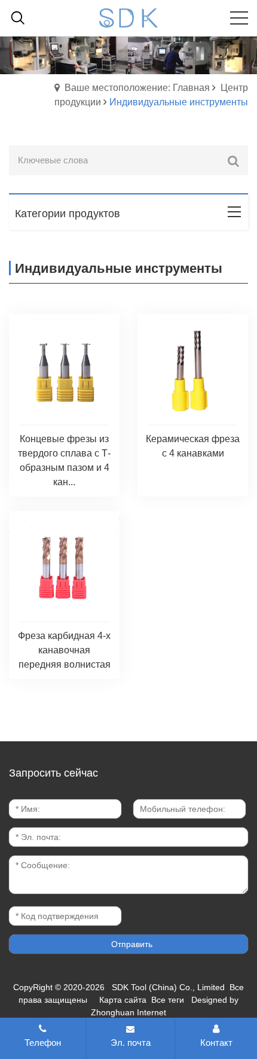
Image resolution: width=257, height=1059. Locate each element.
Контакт (216, 1042)
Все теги (167, 1000)
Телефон (43, 1042)
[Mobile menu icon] (239, 18)
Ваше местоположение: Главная (137, 88)
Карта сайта (122, 1000)
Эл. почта (131, 1042)
